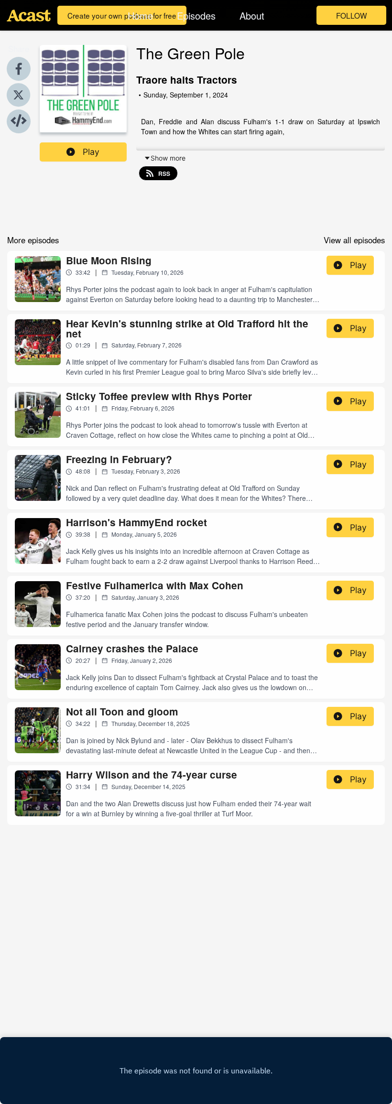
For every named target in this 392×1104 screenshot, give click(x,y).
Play (91, 152)
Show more (168, 158)
